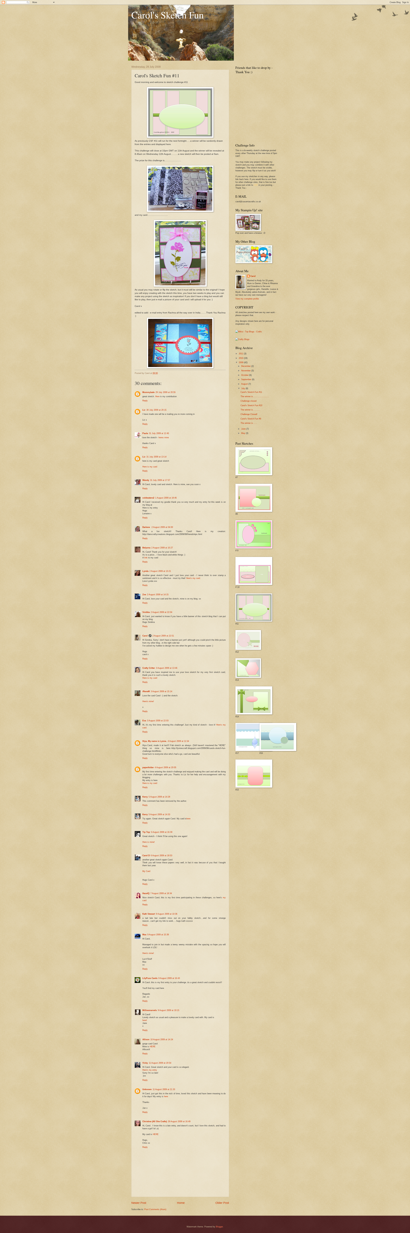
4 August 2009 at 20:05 (165, 767)
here (188, 818)
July (243, 388)
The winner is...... (249, 423)
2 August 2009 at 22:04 (161, 612)
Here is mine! (148, 842)
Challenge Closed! (249, 414)
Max (144, 934)
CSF (256, 185)
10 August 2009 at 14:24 (161, 1039)
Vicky (145, 1063)
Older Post (222, 1202)
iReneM (146, 691)
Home (181, 1202)
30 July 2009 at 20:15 (156, 410)
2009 (241, 362)
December (246, 366)
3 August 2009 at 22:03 (157, 720)
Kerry (145, 797)
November (246, 370)
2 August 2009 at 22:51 (163, 636)
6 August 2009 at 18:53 (161, 855)
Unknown (147, 1089)
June (243, 429)
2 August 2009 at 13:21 (160, 571)
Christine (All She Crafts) (154, 1121)
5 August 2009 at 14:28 (159, 797)
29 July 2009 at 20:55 (166, 392)
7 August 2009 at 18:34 (161, 893)
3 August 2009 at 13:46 (166, 668)
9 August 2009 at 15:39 (158, 934)
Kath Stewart (148, 914)
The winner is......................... (255, 396)
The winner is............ (251, 410)
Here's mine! (148, 701)
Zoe (144, 594)
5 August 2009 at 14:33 (159, 814)
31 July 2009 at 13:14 (156, 457)
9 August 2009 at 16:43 (169, 978)
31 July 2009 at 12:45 (159, 433)
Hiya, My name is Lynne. (154, 741)
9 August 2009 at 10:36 (166, 914)
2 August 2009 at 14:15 (157, 594)
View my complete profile (247, 299)
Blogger (219, 1226)
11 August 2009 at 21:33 (164, 1089)
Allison (145, 1039)
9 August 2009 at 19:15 (168, 1010)
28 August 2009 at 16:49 (179, 1121)
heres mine (164, 437)
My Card (146, 871)
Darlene (146, 527)
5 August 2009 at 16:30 (161, 832)
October (245, 375)
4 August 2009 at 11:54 (178, 741)
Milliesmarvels (149, 1010)
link (146, 557)
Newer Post (138, 1202)
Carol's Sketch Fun (167, 14)
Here (157, 396)
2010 (241, 358)
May (243, 433)
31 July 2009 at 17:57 (160, 480)
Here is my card (149, 466)
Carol (145, 636)
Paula (145, 433)
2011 (241, 353)
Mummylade (148, 392)
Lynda (145, 571)
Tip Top (146, 832)
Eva (144, 720)
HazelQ (145, 893)
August (244, 384)
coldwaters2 (148, 498)
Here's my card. (193, 578)
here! (144, 1020)
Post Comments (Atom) (155, 1209)
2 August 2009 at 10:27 (162, 547)
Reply (145, 400)
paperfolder (148, 767)
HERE (153, 1046)
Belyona (146, 547)
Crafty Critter (148, 668)
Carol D (146, 855)
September (246, 379)
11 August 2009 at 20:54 (160, 1063)
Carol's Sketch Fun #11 (251, 392)
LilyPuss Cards (149, 978)
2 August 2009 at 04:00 (162, 527)
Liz (143, 410)
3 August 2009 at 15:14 (161, 691)
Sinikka (146, 612)
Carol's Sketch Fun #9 (251, 419)
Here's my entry (149, 1070)
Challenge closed (248, 401)
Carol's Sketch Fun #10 (251, 405)
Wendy (145, 480)
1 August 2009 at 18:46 (166, 498)
